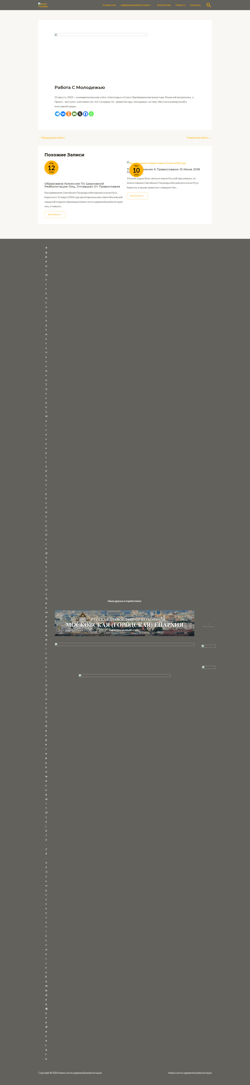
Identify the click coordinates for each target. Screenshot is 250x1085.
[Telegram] (57, 113)
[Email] (74, 113)
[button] (151, 5)
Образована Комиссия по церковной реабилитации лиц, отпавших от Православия (82, 185)
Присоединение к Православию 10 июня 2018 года (163, 171)
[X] (79, 113)
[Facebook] (85, 113)
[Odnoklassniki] (68, 113)
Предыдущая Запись (51, 137)
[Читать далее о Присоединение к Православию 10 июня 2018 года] (156, 162)
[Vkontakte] (63, 113)
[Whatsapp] (91, 113)
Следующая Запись (199, 137)
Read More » (55, 214)
